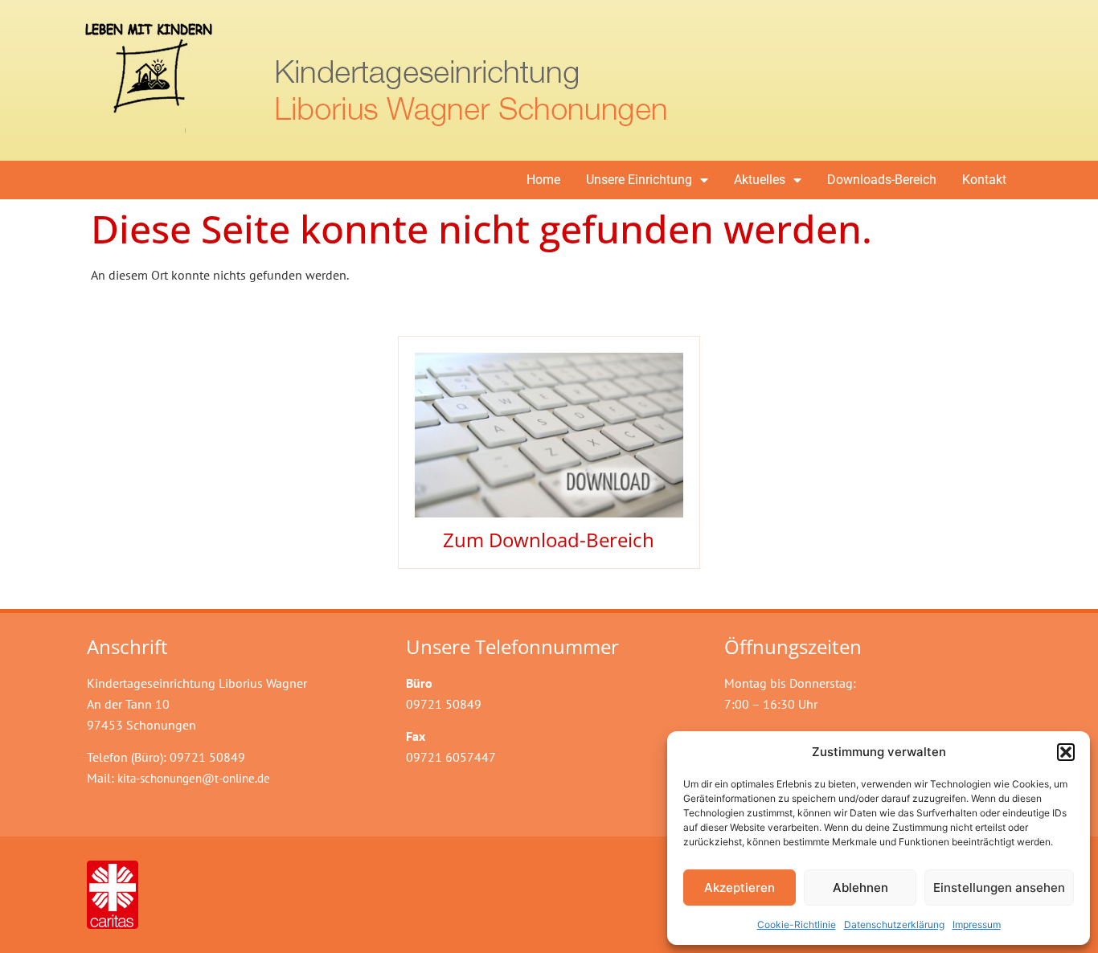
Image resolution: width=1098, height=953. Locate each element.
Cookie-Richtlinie (796, 924)
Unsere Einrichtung (639, 179)
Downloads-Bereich (881, 179)
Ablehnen (860, 887)
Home (543, 179)
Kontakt (984, 179)
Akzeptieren (739, 887)
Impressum (977, 924)
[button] (1066, 752)
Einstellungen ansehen (999, 887)
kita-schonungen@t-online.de (193, 778)
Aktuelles (759, 179)
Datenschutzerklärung (894, 924)
